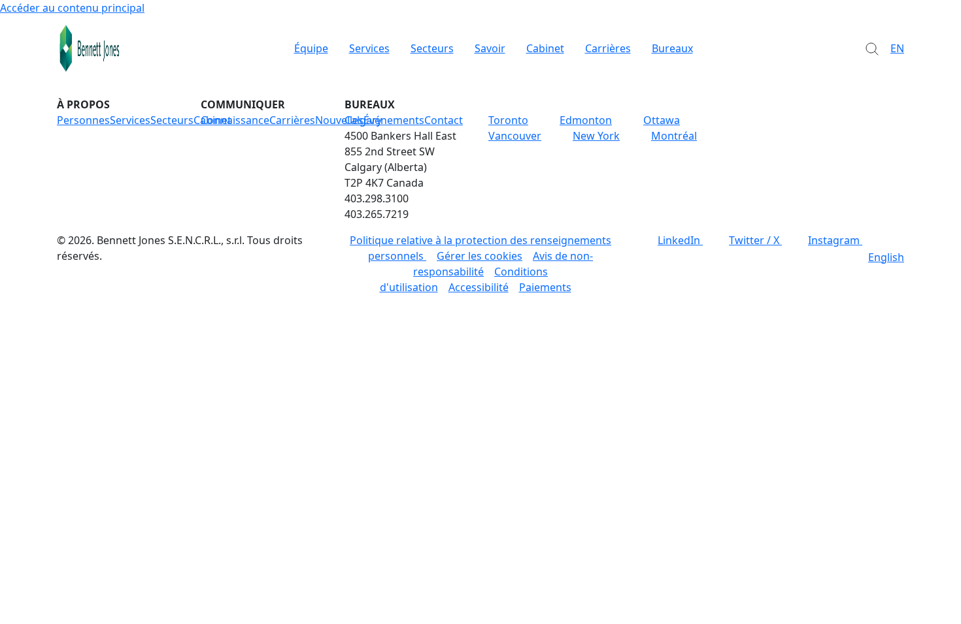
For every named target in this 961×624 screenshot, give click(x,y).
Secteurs (432, 48)
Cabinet (545, 48)
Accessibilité (478, 287)
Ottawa (661, 120)
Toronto (508, 120)
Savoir (490, 48)
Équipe (311, 48)
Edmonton (586, 120)
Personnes (83, 120)
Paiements (545, 287)
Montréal (674, 136)
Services (369, 48)
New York (596, 136)
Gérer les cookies (479, 256)
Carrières (608, 48)
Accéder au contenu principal (72, 8)
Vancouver (514, 136)
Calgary (363, 120)
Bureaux (672, 48)
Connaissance (235, 120)
